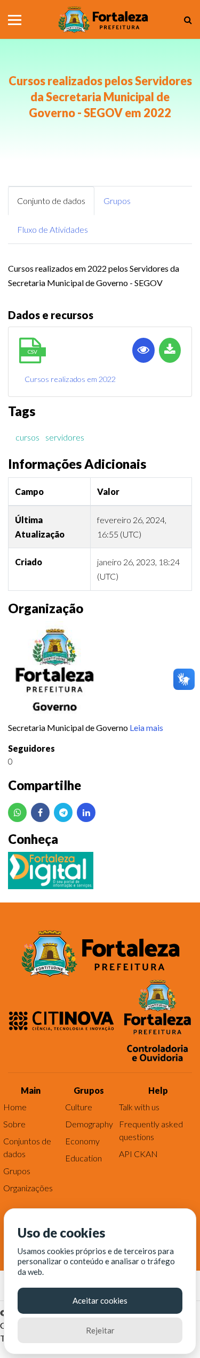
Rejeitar (100, 1330)
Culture (78, 1107)
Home (15, 1107)
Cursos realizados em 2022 (70, 379)
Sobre (14, 1124)
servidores (64, 437)
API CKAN (138, 1154)
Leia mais (146, 727)
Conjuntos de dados (27, 1147)
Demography (89, 1124)
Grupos (16, 1171)
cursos (27, 437)
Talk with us (139, 1107)
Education (83, 1158)
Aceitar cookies (100, 1300)
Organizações (28, 1188)
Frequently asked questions (151, 1130)
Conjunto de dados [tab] (51, 201)
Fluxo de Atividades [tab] (52, 229)
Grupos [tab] (117, 201)
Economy (82, 1141)
